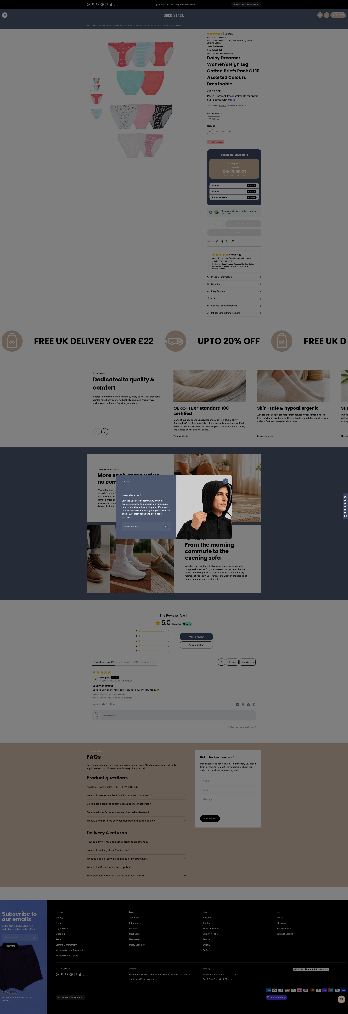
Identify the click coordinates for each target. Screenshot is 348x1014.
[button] (345, 506)
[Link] (126, 481)
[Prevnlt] (165, 526)
